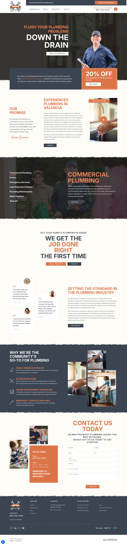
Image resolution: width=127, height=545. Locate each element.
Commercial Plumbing (83, 505)
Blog (31, 510)
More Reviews (75, 325)
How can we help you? (73, 474)
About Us (50, 145)
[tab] (20, 174)
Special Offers (56, 9)
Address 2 (70, 463)
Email (95, 453)
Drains (100, 505)
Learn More (74, 202)
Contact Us (66, 9)
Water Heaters (103, 510)
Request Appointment (56, 264)
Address (70, 458)
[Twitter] (19, 528)
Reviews (45, 9)
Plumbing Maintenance (83, 510)
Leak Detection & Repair (105, 508)
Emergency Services (82, 508)
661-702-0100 (103, 10)
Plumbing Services (34, 9)
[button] (3, 542)
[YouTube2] (23, 528)
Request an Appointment (106, 3)
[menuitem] (35, 9)
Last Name (96, 447)
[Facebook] (11, 528)
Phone (69, 453)
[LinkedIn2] (15, 528)
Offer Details (93, 84)
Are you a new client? (73, 469)
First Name (70, 447)
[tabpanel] (92, 187)
